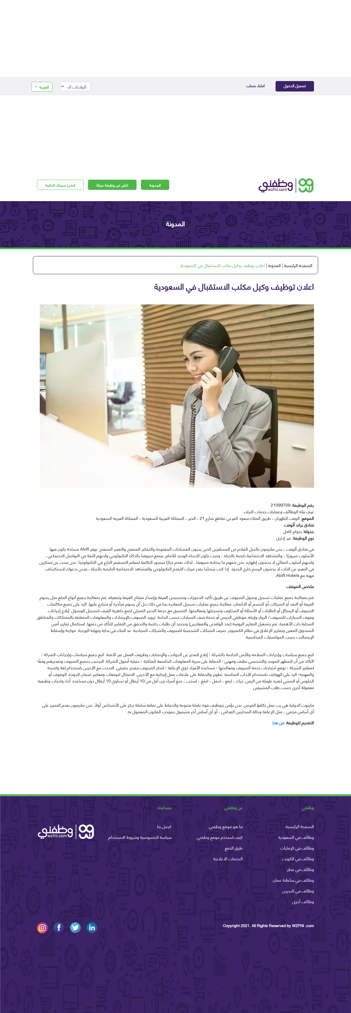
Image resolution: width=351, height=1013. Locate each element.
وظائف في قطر (300, 869)
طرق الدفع (234, 847)
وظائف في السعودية (296, 837)
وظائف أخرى (303, 901)
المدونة (155, 184)
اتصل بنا (164, 826)
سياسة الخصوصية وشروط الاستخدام (139, 837)
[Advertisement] (175, 38)
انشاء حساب (256, 85)
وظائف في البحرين (298, 890)
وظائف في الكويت (298, 858)
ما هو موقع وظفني (226, 826)
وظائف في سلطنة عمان (293, 880)
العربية (43, 86)
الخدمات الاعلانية (228, 858)
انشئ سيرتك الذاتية (60, 184)
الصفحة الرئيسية (298, 265)
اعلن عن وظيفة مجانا (112, 184)
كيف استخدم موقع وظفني (220, 837)
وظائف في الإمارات (297, 847)
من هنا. (277, 722)
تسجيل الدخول (295, 85)
